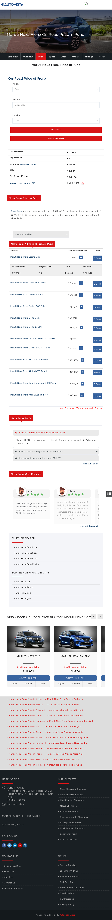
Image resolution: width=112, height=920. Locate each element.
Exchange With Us (69, 871)
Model (15, 84)
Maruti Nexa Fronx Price (25, 547)
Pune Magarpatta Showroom (74, 817)
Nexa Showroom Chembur (73, 789)
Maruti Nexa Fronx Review (27, 564)
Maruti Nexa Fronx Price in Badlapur (65, 699)
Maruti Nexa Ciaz (22, 593)
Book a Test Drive (13, 866)
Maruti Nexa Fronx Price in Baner (63, 705)
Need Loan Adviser (21, 183)
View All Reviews (89, 526)
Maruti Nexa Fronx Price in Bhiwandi (27, 710)
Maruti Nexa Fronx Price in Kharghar (63, 726)
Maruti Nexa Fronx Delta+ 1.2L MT (26, 294)
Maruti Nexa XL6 (22, 582)
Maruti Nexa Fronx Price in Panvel (25, 748)
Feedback (9, 871)
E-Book (97, 258)
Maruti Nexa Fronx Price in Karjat (25, 726)
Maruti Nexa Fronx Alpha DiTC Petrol (28, 371)
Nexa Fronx (16, 211)
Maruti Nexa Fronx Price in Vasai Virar (64, 754)
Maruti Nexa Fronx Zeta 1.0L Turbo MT (29, 359)
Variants (75, 57)
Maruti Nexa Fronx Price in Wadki (65, 765)
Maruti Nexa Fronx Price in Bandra (26, 705)
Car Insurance (67, 899)
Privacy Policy (67, 904)
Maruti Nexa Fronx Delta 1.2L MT (26, 327)
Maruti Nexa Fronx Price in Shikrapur (64, 748)
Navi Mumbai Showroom (72, 800)
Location (16, 115)
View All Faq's (90, 464)
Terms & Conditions (13, 888)
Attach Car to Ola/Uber (72, 888)
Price (40, 57)
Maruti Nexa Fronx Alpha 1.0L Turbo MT (30, 395)
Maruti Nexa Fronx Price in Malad (25, 737)
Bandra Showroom (69, 811)
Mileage (89, 57)
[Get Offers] (56, 130)
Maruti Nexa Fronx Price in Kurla (25, 732)
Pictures (103, 57)
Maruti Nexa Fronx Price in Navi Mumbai (67, 743)
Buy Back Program (69, 876)
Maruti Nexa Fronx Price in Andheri (26, 699)
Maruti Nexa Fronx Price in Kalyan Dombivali (71, 721)
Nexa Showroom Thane (71, 795)
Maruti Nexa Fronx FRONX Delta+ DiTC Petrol (32, 339)
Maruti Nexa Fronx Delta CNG (25, 318)
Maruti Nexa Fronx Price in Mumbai (26, 743)
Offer (63, 57)
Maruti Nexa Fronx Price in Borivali (66, 710)
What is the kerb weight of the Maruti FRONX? (41, 451)
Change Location (23, 234)
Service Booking (68, 865)
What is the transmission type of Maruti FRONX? (42, 433)
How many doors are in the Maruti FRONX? (39, 458)
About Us (8, 877)
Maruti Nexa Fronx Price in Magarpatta (64, 732)
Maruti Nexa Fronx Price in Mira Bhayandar (67, 737)
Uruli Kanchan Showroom (72, 828)
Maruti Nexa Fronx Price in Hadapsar (27, 721)
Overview (28, 57)
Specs (52, 57)
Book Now (13, 57)
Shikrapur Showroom (70, 823)
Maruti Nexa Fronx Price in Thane (25, 754)
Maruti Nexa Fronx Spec (26, 553)
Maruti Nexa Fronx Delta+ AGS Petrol (28, 306)
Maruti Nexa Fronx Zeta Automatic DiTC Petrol (33, 383)
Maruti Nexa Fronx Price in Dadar (25, 716)
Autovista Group (68, 915)
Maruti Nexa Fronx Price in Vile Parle (27, 765)
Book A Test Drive (56, 138)
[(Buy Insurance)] (28, 164)
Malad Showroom (68, 806)
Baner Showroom (68, 834)
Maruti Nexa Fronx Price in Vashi (25, 759)
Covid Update (67, 893)
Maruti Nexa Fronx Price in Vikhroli (62, 759)
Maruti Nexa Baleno (23, 587)
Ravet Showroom (68, 839)
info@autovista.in (16, 804)
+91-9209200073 (16, 824)
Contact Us (9, 883)
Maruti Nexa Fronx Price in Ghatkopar (64, 716)
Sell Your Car (66, 882)
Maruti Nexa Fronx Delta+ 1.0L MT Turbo (30, 348)
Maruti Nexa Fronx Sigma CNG (25, 257)
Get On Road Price (28, 678)
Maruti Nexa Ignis (22, 598)
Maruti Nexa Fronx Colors (26, 558)
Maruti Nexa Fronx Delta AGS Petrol (28, 283)
